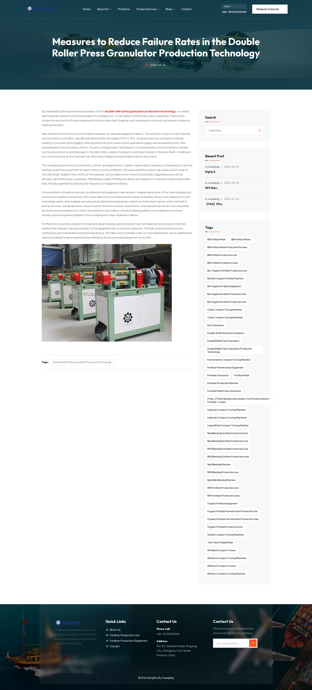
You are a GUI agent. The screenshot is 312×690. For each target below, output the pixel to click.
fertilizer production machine (222, 383)
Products (124, 9)
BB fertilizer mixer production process (227, 247)
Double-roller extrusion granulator (225, 333)
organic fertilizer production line (224, 526)
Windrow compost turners (221, 565)
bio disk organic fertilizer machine (225, 278)
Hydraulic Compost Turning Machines (227, 417)
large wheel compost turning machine (227, 425)
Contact (186, 9)
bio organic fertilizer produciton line (226, 293)
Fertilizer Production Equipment (129, 640)
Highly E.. (210, 171)
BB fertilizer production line (222, 254)
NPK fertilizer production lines (223, 495)
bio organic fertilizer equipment (224, 286)
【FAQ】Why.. (214, 204)
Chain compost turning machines (225, 317)
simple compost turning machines (225, 534)
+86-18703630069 (234, 11)
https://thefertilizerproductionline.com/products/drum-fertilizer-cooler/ (238, 400)
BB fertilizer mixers (241, 239)
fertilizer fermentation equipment (225, 367)
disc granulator (215, 325)
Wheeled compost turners (221, 550)
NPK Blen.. (211, 188)
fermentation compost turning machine (228, 359)
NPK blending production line (222, 472)
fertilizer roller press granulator (224, 390)
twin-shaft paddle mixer (220, 542)
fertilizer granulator (218, 375)
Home (86, 9)
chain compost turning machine (224, 309)
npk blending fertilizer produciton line (227, 440)
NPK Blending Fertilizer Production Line (227, 448)
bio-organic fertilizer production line (227, 270)
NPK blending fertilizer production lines (228, 456)
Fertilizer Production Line (124, 635)
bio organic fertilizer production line (226, 301)
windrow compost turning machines (226, 558)
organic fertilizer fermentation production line (232, 511)
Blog (169, 9)
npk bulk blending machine (221, 479)
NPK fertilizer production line (222, 487)
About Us (103, 9)
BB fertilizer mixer (216, 239)
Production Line (146, 9)
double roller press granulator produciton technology (82, 362)
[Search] (260, 130)
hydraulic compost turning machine (226, 409)
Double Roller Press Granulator (223, 340)
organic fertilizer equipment (222, 503)
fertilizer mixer (241, 375)
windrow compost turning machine (226, 573)
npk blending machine (218, 464)
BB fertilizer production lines (222, 262)
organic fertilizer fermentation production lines (233, 519)
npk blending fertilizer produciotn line (227, 433)
